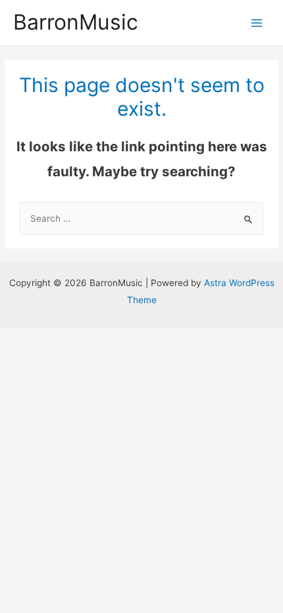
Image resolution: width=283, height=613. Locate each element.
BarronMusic (75, 22)
